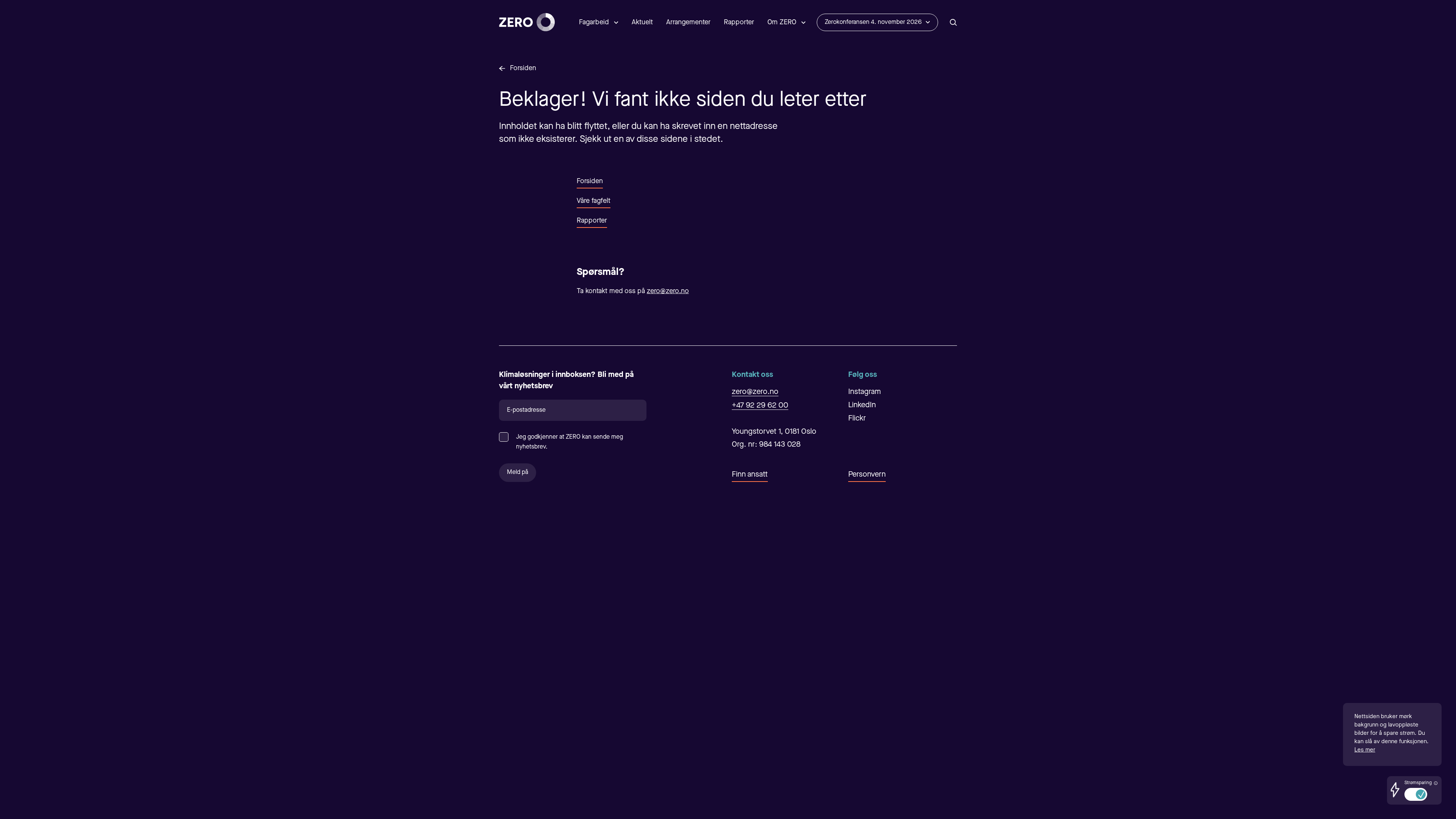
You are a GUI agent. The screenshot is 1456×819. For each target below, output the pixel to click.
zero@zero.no (668, 291)
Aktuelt (642, 22)
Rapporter (739, 22)
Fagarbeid (594, 22)
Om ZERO (781, 22)
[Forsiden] (527, 22)
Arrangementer (688, 22)
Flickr (857, 418)
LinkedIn (862, 405)
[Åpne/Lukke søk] (953, 22)
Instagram (864, 392)
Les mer (1364, 750)
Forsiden (523, 68)
